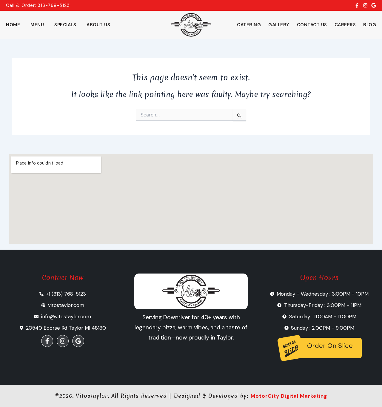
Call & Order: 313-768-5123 (38, 5)
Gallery (278, 25)
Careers (345, 25)
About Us (98, 25)
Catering (249, 25)
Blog (369, 25)
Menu (37, 25)
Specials (65, 25)
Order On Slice (330, 345)
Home (13, 25)
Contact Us (312, 25)
